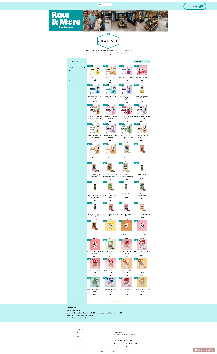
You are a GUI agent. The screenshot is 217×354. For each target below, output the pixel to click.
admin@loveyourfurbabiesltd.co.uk (124, 335)
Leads (70, 73)
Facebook (79, 341)
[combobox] (141, 61)
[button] (201, 6)
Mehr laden (118, 300)
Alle (69, 70)
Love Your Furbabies (110, 351)
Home (78, 332)
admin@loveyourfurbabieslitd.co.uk (83, 315)
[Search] (148, 16)
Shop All (78, 336)
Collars (70, 75)
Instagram (79, 345)
